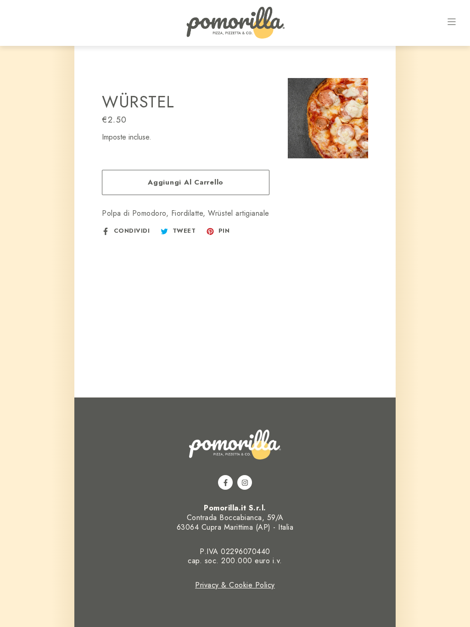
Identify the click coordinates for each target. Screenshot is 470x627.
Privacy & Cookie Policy (235, 585)
